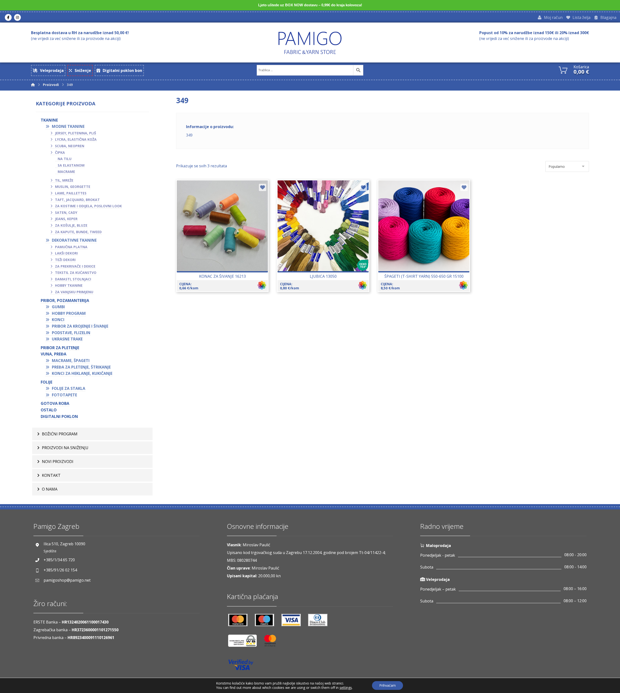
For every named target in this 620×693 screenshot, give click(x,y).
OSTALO (49, 410)
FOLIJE (46, 382)
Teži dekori (65, 259)
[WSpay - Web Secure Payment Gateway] (245, 642)
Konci (58, 319)
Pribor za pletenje (60, 347)
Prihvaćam (387, 685)
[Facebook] (8, 17)
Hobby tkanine (69, 285)
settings (346, 687)
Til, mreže (64, 180)
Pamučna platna (71, 247)
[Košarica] (563, 69)
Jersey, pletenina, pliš (75, 133)
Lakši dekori (66, 253)
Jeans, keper (66, 218)
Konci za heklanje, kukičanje (82, 373)
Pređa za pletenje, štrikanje (81, 367)
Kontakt (51, 475)
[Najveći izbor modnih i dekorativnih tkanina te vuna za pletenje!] (310, 43)
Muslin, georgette (72, 186)
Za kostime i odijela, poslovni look (88, 206)
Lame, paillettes (70, 193)
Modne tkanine (68, 126)
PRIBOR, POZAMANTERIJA (65, 300)
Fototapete (64, 395)
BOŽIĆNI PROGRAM (60, 434)
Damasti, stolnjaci (73, 279)
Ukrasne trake (67, 339)
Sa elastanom (71, 165)
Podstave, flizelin (71, 332)
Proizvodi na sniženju (65, 447)
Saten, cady (66, 212)
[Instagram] (17, 17)
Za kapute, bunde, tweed (78, 232)
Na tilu (64, 158)
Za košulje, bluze (71, 225)
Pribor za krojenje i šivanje (80, 326)
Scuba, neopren (69, 146)
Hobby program (69, 313)
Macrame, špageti (71, 360)
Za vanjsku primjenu (74, 292)
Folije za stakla (68, 388)
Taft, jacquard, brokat (77, 199)
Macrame (66, 171)
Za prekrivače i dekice (75, 266)
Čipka (60, 152)
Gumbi (58, 306)
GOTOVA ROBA (55, 403)
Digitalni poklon (59, 416)
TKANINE (49, 120)
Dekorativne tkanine (74, 240)
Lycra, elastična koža (76, 139)
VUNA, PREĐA (53, 354)
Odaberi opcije (225, 240)
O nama (49, 489)
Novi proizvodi (57, 461)
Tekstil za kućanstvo (75, 272)
